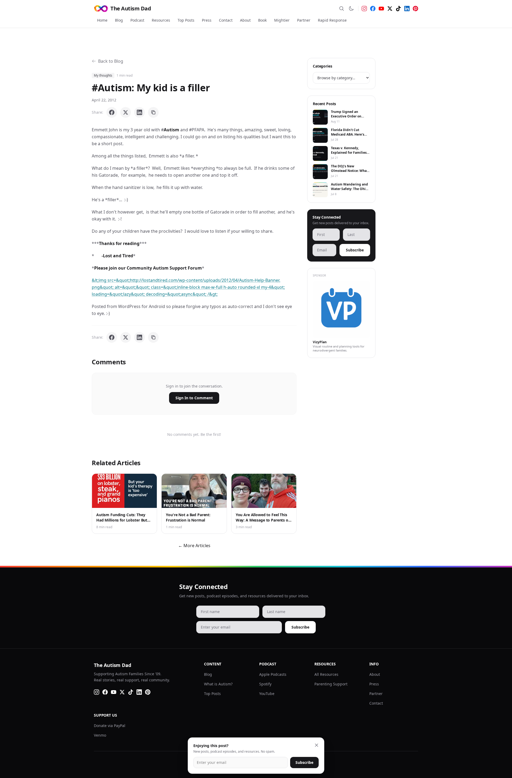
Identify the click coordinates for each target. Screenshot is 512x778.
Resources (161, 20)
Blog (119, 20)
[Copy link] (153, 112)
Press (206, 20)
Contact (226, 20)
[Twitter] (390, 8)
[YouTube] (381, 8)
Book (262, 20)
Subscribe (355, 249)
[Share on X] (125, 112)
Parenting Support (330, 683)
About (245, 20)
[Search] (341, 8)
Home (102, 20)
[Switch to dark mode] (351, 8)
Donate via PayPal (109, 725)
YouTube (266, 693)
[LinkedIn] (407, 8)
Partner (303, 20)
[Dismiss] (316, 745)
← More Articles (194, 545)
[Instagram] (364, 8)
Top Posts (186, 20)
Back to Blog (110, 61)
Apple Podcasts (272, 674)
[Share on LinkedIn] (139, 112)
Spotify (265, 683)
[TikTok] (398, 8)
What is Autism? (218, 683)
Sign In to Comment (194, 397)
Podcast (137, 20)
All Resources (326, 674)
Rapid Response (332, 20)
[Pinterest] (415, 8)
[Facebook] (372, 8)
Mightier (282, 20)
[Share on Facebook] (111, 112)
